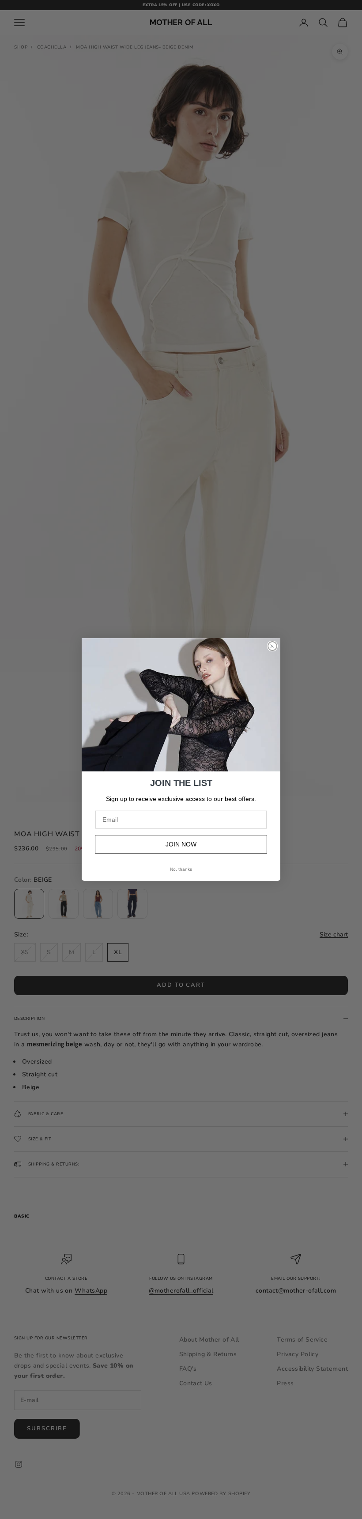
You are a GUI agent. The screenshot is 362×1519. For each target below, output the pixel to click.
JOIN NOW (181, 844)
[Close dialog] (272, 646)
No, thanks (181, 869)
